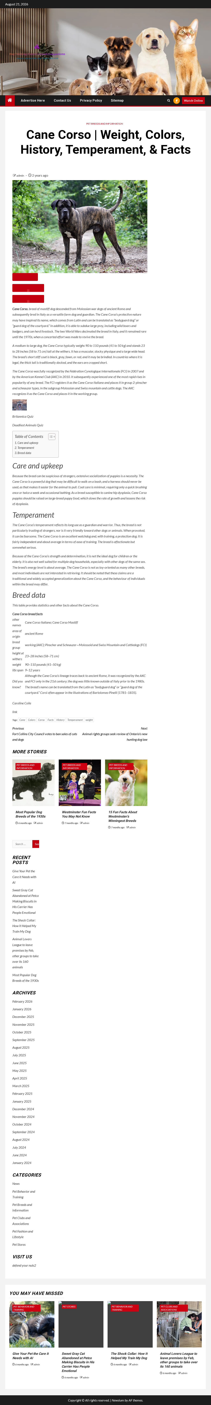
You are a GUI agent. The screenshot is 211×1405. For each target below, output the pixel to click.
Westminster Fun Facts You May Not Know (79, 814)
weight (89, 720)
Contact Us (62, 100)
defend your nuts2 (24, 1265)
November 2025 (23, 1024)
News (16, 1183)
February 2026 (22, 1001)
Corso (41, 720)
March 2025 (20, 1086)
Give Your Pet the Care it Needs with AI (24, 876)
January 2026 (21, 1009)
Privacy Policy (91, 100)
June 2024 (19, 1155)
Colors (31, 720)
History (60, 720)
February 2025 (22, 1093)
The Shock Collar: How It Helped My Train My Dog (24, 925)
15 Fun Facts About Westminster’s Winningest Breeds (122, 816)
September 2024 (23, 1132)
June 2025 (19, 1063)
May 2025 (19, 1070)
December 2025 (23, 1017)
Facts (51, 720)
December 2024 (23, 1109)
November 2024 (23, 1117)
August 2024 (20, 1139)
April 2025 (19, 1078)
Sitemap (117, 100)
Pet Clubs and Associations (169, 1308)
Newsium (118, 1400)
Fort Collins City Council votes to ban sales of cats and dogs (44, 733)
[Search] (168, 100)
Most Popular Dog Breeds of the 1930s (30, 814)
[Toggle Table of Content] (49, 436)
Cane (22, 720)
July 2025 (19, 1055)
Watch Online (193, 100)
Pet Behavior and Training (23, 1308)
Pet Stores (19, 1244)
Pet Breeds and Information (104, 123)
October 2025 (21, 1032)
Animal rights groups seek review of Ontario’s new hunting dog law (114, 733)
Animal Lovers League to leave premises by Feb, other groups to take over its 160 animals (178, 1360)
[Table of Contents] (25, 277)
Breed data (24, 453)
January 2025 (21, 1101)
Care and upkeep (28, 443)
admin (20, 175)
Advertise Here (33, 100)
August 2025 (20, 1047)
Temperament (26, 447)
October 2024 (21, 1124)
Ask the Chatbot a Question (28, 288)
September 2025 (23, 1040)
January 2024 (21, 1163)
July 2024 (19, 1147)
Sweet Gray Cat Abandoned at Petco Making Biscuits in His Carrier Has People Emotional (25, 901)
